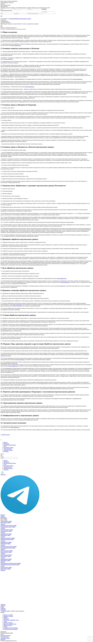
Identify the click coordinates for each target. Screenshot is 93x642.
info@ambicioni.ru (65, 282)
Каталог (3, 612)
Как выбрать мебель (6, 635)
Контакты (3, 639)
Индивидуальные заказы (7, 633)
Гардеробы (6, 618)
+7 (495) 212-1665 (5, 611)
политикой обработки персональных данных (20, 18)
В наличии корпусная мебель (10, 627)
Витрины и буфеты (8, 616)
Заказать (44, 9)
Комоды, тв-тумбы (8, 614)
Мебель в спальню (8, 622)
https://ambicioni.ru (16, 45)
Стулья (5, 621)
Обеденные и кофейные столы (11, 620)
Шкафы (5, 617)
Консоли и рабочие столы (9, 624)
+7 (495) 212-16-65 (5, 434)
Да (1, 25)
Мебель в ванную (7, 625)
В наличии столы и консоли (10, 629)
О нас (2, 634)
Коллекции (3, 631)
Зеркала (5, 626)
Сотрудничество (5, 636)
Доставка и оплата (5, 638)
